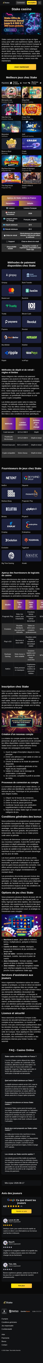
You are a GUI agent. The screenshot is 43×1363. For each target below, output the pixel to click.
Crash (25, 83)
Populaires (5, 83)
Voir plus (21, 1285)
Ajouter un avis (21, 1211)
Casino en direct (16, 82)
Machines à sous (35, 82)
